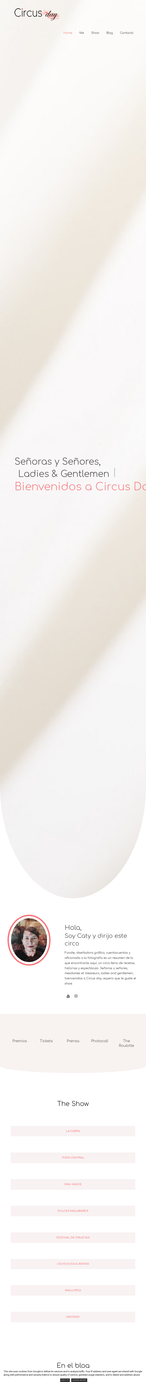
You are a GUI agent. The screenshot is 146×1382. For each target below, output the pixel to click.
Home (67, 33)
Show (95, 33)
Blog (109, 33)
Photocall (99, 1041)
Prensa (73, 1041)
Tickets (46, 1041)
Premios (19, 1041)
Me (81, 33)
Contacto (127, 33)
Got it (65, 1380)
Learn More (79, 1380)
